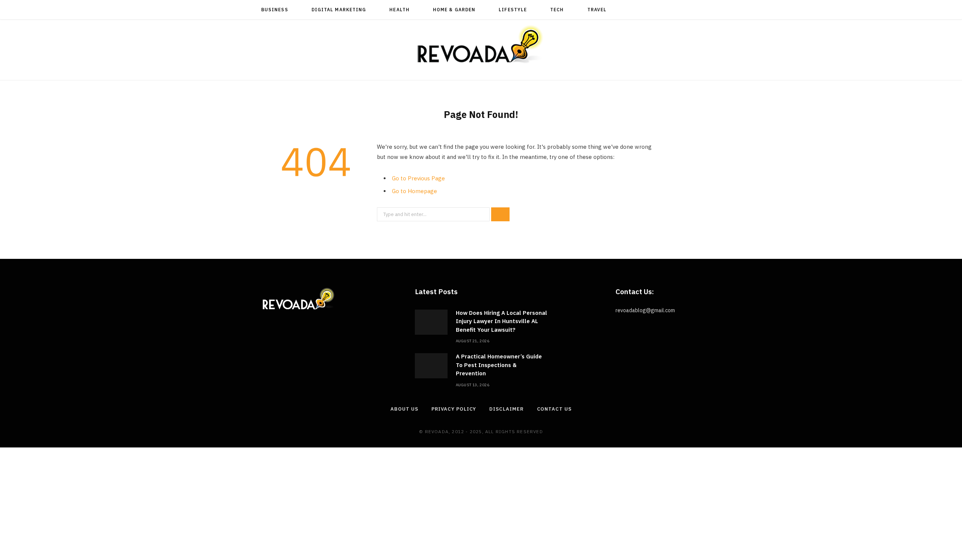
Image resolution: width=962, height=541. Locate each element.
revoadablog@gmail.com (645, 310)
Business (274, 9)
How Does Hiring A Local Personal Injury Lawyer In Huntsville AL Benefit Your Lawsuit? (501, 321)
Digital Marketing (339, 9)
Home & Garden (454, 9)
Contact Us (554, 409)
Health (399, 9)
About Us (404, 409)
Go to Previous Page (418, 178)
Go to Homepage (414, 191)
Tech (557, 9)
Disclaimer (506, 409)
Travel (597, 9)
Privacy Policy (453, 409)
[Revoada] (481, 44)
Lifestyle (513, 9)
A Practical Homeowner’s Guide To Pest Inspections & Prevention (499, 365)
